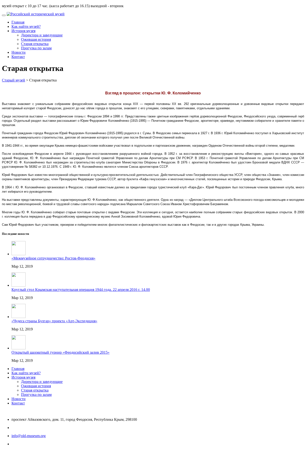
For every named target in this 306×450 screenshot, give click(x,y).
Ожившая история (36, 39)
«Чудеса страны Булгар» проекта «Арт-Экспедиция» (54, 321)
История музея (23, 31)
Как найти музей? (26, 26)
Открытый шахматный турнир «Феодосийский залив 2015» (60, 352)
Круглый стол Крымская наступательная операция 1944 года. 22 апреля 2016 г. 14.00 (80, 290)
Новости (18, 52)
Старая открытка (35, 44)
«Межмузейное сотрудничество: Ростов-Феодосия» (53, 258)
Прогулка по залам (36, 48)
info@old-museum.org (28, 436)
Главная (17, 22)
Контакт (18, 57)
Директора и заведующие (42, 35)
